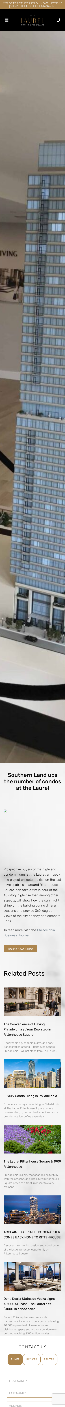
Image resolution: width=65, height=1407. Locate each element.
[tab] (15, 1359)
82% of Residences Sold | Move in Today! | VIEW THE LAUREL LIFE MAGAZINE (33, 4)
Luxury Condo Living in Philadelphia (30, 1096)
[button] (6, 20)
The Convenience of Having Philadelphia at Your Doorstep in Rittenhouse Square (27, 1029)
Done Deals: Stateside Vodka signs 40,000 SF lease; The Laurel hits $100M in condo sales (29, 1304)
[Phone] (58, 20)
